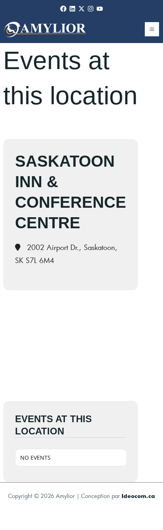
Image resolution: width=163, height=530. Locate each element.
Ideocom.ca (138, 495)
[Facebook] (63, 9)
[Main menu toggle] (152, 29)
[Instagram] (90, 9)
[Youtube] (100, 9)
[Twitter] (81, 9)
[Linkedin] (72, 9)
